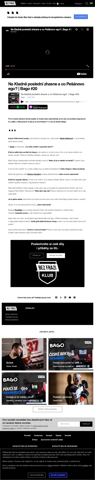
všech (50, 466)
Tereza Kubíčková (11, 320)
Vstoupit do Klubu (55, 255)
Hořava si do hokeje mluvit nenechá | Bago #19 (30, 397)
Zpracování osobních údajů (52, 440)
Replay (58, 436)
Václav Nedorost (11, 314)
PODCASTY (36, 3)
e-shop (62, 3)
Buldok (9, 363)
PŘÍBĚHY (23, 3)
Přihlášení (78, 4)
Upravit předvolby (37, 475)
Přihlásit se (37, 255)
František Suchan (11, 317)
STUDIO (49, 3)
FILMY (43, 3)
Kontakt (68, 436)
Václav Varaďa (11, 366)
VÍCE (54, 3)
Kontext (49, 436)
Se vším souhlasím (58, 475)
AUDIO (29, 3)
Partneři (27, 436)
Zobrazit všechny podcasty (47, 409)
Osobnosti (38, 436)
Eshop (34, 440)
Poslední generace (62, 397)
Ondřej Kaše (57, 401)
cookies (85, 466)
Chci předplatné (80, 16)
